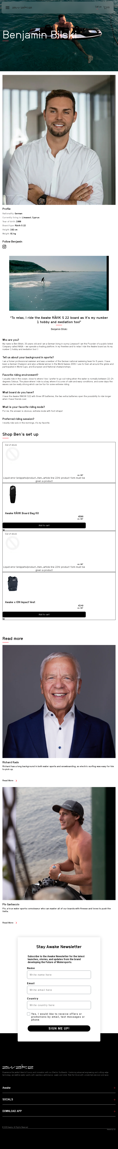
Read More (8, 781)
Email (31, 983)
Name (31, 968)
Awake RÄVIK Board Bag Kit (22, 513)
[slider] (65, 308)
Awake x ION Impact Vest (20, 602)
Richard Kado (10, 762)
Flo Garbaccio (10, 904)
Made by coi (111, 1129)
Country (32, 998)
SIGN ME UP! (59, 1028)
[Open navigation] (7, 8)
